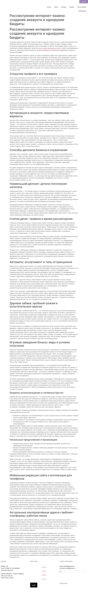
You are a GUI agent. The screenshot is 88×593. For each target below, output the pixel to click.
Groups (63, 7)
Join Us (44, 579)
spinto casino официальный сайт (49, 48)
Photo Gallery (81, 7)
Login (34, 585)
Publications (82, 11)
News (56, 7)
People (72, 7)
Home (49, 7)
